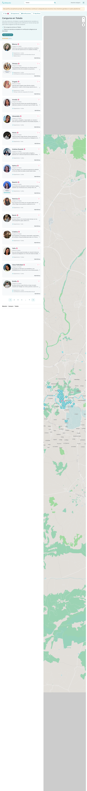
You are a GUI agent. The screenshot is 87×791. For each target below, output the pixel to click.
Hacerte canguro (75, 2)
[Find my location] (83, 25)
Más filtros (37, 13)
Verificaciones (27, 13)
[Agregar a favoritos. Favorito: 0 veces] (38, 100)
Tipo (6, 13)
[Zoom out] (83, 21)
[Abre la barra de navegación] (83, 2)
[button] (61, 394)
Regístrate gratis (7, 34)
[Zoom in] (83, 18)
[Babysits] (6, 2)
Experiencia (15, 13)
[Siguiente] (33, 300)
